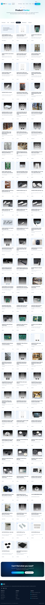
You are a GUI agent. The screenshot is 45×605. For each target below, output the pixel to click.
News (30, 3)
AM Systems (13, 22)
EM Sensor (30, 22)
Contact (33, 3)
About (24, 3)
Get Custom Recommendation (17, 572)
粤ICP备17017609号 (41, 603)
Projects (27, 3)
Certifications (18, 598)
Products (9, 3)
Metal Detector (24, 22)
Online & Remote (13, 4)
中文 (36, 1)
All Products (3, 22)
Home (6, 3)
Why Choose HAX (29, 572)
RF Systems (18, 22)
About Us (17, 592)
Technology (20, 3)
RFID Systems (3, 595)
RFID (8, 22)
